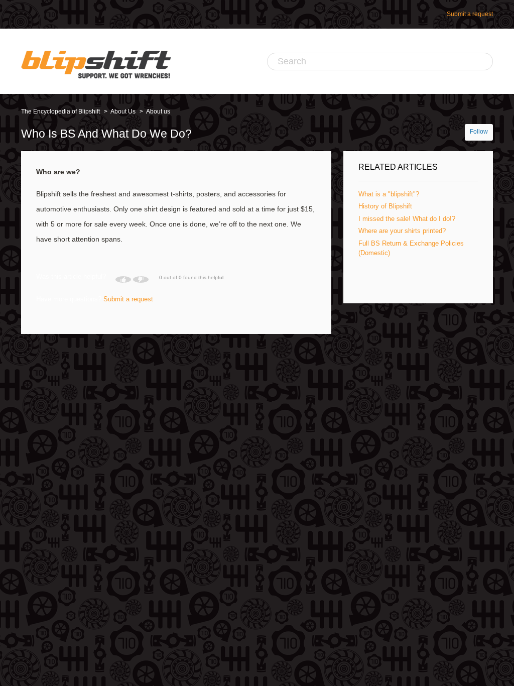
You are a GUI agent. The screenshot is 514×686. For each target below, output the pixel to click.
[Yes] (123, 279)
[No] (141, 279)
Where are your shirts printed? (402, 231)
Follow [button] (479, 131)
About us (158, 111)
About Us (123, 111)
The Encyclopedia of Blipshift (60, 111)
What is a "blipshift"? (388, 194)
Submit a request (470, 14)
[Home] (96, 61)
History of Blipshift (385, 206)
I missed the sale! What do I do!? (406, 218)
